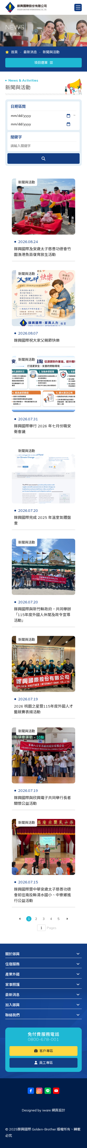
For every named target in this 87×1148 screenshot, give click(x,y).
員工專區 (45, 1063)
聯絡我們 (12, 1015)
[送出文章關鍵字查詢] (43, 158)
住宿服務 (12, 964)
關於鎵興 (12, 954)
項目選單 (41, 62)
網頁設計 (58, 1110)
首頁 (14, 52)
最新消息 (30, 52)
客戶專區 (46, 1051)
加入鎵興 (12, 1005)
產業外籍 (12, 974)
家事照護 (12, 984)
